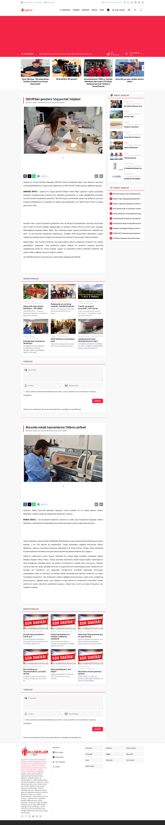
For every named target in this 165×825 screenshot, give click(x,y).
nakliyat (40, 770)
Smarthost (25, 759)
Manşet (35, 102)
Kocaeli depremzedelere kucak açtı (33, 635)
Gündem (26, 301)
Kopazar (24, 768)
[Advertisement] (82, 33)
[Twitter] (128, 2)
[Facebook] (124, 2)
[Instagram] (131, 2)
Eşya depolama (31, 770)
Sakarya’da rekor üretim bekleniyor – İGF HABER (33, 307)
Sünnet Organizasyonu (29, 772)
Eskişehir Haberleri (84, 301)
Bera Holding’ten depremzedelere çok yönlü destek (34, 671)
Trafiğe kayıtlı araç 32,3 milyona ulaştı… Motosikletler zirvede (129, 80)
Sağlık (126, 143)
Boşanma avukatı (38, 766)
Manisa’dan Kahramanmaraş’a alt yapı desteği (90, 635)
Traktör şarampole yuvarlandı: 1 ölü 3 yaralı (88, 307)
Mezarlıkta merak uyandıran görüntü (89, 672)
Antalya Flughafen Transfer (37, 761)
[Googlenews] (142, 2)
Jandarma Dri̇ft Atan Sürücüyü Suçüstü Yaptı (88, 340)
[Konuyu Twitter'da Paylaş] (29, 176)
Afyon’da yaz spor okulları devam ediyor (98, 80)
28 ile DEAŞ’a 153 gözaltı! (35, 79)
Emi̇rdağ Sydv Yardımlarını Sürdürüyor (34, 342)
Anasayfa (29, 102)
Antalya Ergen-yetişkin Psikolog (33, 763)
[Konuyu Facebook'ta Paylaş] (25, 176)
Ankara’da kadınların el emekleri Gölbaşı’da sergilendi (60, 636)
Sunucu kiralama (33, 768)
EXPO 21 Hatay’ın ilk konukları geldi (63, 340)
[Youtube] (135, 2)
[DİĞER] (129, 10)
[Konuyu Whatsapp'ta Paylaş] (34, 176)
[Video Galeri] (108, 10)
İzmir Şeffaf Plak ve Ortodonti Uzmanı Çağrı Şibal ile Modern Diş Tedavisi (65, 54)
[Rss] (139, 2)
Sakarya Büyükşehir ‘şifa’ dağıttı (61, 670)
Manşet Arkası (129, 101)
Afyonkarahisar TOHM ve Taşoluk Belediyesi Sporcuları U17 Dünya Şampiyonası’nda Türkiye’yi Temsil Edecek (67, 82)
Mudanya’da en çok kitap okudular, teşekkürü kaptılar (62, 305)
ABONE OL (44, 176)
